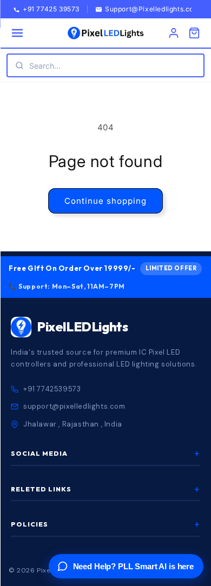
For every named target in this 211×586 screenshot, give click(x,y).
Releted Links (105, 489)
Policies (105, 524)
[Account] (173, 33)
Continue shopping (105, 201)
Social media (105, 454)
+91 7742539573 (52, 389)
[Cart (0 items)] (194, 33)
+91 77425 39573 (51, 9)
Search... (45, 65)
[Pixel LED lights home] (105, 33)
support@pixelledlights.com (74, 406)
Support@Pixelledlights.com (152, 9)
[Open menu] (17, 33)
